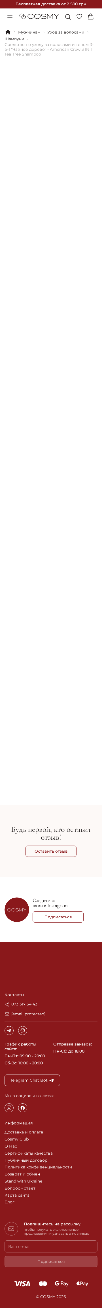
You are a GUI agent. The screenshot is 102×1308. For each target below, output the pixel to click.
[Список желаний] (81, 17)
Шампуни (14, 39)
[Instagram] (9, 1107)
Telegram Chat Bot (29, 1080)
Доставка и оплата (24, 1132)
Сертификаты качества (29, 1153)
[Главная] (8, 32)
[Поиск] (68, 17)
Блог (9, 1202)
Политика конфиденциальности (38, 1167)
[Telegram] (9, 1030)
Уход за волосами (65, 32)
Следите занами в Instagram (50, 902)
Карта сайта (17, 1195)
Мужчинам (29, 32)
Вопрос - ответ (20, 1188)
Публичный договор (26, 1160)
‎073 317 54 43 (24, 1004)
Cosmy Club (17, 1139)
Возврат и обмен (22, 1174)
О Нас (11, 1146)
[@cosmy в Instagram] (17, 910)
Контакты (14, 994)
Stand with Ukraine (23, 1181)
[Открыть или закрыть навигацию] (10, 17)
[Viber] (22, 1030)
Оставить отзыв (51, 851)
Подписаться (58, 916)
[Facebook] (22, 1107)
